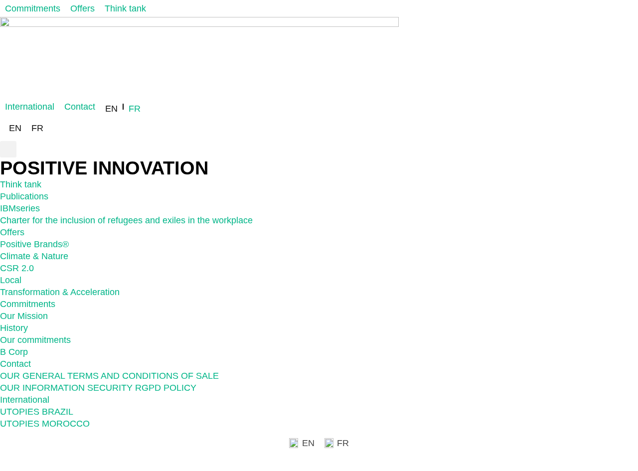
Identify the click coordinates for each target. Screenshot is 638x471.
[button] (8, 149)
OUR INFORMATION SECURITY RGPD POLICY (98, 388)
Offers (12, 232)
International (24, 400)
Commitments (27, 304)
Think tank (20, 184)
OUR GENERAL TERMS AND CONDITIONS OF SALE (109, 376)
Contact (15, 364)
